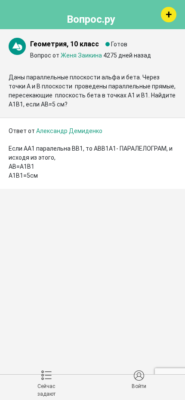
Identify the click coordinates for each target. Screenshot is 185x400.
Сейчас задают (46, 390)
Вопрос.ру (91, 18)
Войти (139, 386)
